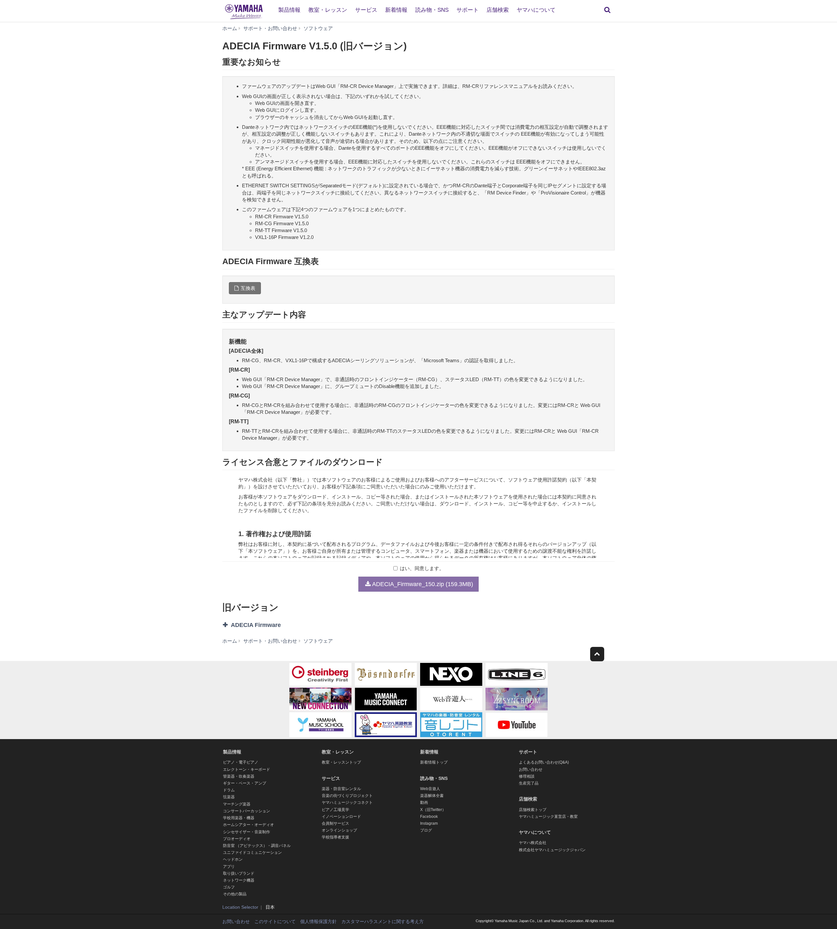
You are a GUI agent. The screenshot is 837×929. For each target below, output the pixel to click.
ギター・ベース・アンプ (244, 783)
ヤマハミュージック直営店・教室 (548, 816)
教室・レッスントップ (341, 762)
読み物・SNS (432, 10)
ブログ (426, 830)
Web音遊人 (430, 788)
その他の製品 (235, 894)
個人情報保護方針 (318, 921)
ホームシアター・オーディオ (248, 824)
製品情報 (289, 10)
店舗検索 (498, 10)
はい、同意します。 (422, 568)
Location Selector (240, 907)
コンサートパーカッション (246, 811)
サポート (467, 10)
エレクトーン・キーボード (246, 769)
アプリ (229, 866)
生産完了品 (528, 783)
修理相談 (527, 776)
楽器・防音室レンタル (341, 788)
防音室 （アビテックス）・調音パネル (257, 845)
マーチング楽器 (236, 804)
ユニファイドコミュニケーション (252, 852)
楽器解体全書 (432, 795)
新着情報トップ (434, 762)
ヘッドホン (233, 859)
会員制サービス (335, 823)
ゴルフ (229, 887)
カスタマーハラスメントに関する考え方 (382, 921)
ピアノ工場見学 (335, 809)
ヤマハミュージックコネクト (347, 802)
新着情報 (396, 10)
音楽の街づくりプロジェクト (347, 795)
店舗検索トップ (532, 809)
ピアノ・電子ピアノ (240, 762)
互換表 (248, 288)
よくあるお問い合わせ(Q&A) (544, 762)
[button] (287, 625)
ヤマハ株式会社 (532, 842)
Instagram (429, 823)
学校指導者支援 (335, 837)
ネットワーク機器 (238, 880)
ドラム (229, 790)
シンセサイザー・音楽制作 (246, 832)
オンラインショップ (339, 830)
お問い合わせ (530, 769)
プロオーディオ (236, 838)
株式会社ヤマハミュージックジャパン (552, 850)
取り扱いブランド (238, 873)
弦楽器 (229, 797)
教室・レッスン (327, 10)
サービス (366, 10)
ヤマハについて (536, 10)
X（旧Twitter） (433, 809)
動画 (424, 802)
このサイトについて (275, 921)
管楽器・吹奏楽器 (238, 776)
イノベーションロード (341, 816)
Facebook (429, 816)
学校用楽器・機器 (238, 818)
